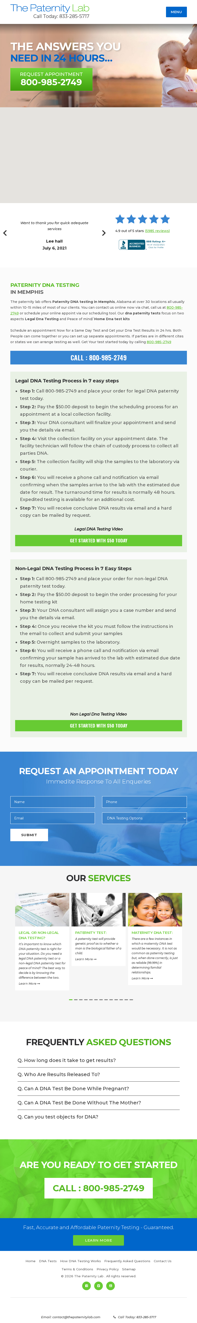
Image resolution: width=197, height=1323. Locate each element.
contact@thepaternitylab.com (76, 1317)
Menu (176, 12)
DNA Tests (48, 1261)
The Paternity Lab (49, 8)
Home (30, 1261)
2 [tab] (76, 999)
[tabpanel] (42, 944)
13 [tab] (131, 999)
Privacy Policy (108, 1269)
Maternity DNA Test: (152, 932)
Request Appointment (51, 79)
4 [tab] (86, 999)
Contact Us (163, 1261)
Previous (5, 235)
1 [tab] (71, 999)
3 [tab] (81, 999)
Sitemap (129, 1269)
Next (104, 235)
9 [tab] (111, 999)
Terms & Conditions (77, 1269)
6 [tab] (96, 999)
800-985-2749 (159, 342)
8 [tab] (106, 999)
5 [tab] (91, 999)
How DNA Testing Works (80, 1261)
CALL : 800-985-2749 (99, 357)
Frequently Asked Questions (127, 1261)
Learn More (28, 983)
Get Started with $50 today (98, 540)
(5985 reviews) (157, 231)
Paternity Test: (91, 932)
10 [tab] (116, 999)
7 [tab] (101, 999)
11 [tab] (121, 999)
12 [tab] (126, 999)
